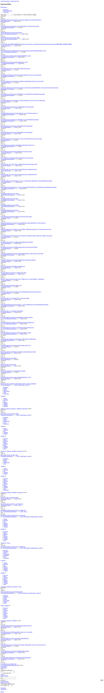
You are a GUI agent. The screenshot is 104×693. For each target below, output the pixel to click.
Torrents (2, 674)
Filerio (4, 442)
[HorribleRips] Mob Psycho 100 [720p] (9, 198)
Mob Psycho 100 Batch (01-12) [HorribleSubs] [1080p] (13, 371)
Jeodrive (5, 402)
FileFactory (5, 387)
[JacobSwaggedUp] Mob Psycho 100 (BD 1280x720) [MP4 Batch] (16, 657)
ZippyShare (24, 408)
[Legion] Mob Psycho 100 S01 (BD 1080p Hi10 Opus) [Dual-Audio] (16, 151)
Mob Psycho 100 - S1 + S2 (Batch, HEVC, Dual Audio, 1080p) (15, 298)
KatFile (5, 388)
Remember (3, 680)
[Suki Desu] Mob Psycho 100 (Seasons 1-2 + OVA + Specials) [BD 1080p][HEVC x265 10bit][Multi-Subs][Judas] (26, 180)
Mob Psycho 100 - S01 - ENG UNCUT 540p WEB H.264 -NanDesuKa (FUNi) (19, 174)
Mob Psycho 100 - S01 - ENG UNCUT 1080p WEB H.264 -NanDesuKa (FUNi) (19, 164)
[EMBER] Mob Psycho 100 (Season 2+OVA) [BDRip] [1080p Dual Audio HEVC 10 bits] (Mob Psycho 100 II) (26, 229)
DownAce (5, 438)
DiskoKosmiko (34, 516)
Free (4, 401)
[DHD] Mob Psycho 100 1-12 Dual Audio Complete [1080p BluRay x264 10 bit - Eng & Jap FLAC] (23, 644)
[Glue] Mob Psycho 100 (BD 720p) (9, 664)
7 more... (20, 505)
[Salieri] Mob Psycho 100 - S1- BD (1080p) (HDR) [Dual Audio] (15, 68)
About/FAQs (3, 689)
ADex (2, 89)
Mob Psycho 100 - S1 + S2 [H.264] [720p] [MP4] (12, 311)
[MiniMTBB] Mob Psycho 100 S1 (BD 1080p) (11, 32)
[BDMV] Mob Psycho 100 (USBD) (9, 358)
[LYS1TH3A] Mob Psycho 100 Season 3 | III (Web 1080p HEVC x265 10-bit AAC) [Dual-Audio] (23, 100)
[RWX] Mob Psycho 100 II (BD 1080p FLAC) (11, 285)
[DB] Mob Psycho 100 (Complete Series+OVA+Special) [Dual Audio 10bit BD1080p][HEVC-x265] (23, 50)
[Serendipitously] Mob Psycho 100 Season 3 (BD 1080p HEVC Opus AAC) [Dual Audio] (21, 75)
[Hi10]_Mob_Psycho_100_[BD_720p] (9, 455)
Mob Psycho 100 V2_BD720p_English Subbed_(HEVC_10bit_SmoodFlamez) (18, 383)
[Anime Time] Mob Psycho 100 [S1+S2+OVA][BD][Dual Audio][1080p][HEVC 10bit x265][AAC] (23, 223)
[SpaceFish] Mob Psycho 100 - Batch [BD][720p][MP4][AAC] (15, 638)
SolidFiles (19, 408)
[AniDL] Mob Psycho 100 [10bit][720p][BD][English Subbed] (15, 651)
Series (2, 675)
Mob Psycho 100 (14, 1)
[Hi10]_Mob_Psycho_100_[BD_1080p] (10, 413)
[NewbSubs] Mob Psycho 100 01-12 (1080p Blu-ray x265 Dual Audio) (17, 317)
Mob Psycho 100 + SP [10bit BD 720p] (9, 497)
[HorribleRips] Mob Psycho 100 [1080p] (10, 193)
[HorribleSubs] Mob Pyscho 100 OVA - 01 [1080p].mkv (13, 510)
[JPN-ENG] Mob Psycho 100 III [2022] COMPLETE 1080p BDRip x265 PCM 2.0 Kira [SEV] (22, 81)
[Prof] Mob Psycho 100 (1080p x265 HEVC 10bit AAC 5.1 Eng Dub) (16, 632)
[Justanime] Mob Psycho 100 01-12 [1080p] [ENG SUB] (13, 272)
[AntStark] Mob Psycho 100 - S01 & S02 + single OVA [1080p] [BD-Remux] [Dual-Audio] (21, 138)
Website (5, 27)
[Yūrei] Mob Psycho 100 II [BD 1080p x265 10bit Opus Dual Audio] (16, 216)
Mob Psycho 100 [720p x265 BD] (8, 364)
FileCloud (5, 399)
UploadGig (5, 555)
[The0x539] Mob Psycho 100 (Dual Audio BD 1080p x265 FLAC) (16, 345)
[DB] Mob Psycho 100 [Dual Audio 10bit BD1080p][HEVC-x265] (16, 55)
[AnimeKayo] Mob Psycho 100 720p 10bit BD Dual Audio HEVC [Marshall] (18, 260)
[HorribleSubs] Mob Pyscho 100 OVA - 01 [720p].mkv (13, 515)
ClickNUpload (21, 385)
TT (1, 318)
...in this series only (6, 673)
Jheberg (3, 396)
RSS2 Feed (5, 9)
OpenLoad (8, 408)
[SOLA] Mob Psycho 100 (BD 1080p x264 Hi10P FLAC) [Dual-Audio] (17, 157)
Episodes (6, 675)
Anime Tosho (4, 667)
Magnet (8, 21)
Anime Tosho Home (5, 1)
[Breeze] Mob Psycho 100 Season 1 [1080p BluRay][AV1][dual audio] (16, 132)
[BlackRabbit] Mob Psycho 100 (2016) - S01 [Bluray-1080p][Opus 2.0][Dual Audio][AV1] (21, 19)
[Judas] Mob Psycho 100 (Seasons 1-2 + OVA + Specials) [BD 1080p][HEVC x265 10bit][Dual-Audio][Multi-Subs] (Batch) (29, 187)
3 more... (9, 543)
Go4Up (27, 385)
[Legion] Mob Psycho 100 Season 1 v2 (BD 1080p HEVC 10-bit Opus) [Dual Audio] (20, 26)
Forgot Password (4, 681)
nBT (2, 21)
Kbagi (4, 445)
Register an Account (5, 682)
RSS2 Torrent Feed (7, 10)
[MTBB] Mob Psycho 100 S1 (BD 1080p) (10, 37)
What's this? (3, 688)
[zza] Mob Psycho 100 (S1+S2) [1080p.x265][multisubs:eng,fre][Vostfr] (17, 242)
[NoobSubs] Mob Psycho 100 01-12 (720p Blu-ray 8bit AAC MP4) (16, 332)
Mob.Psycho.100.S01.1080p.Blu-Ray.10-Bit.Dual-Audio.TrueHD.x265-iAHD (18, 351)
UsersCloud (6, 393)
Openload (5, 403)
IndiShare (5, 443)
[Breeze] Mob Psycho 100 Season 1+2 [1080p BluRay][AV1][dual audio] (17, 106)
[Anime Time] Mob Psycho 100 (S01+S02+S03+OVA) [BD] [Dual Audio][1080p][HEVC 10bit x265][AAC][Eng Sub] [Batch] (29, 87)
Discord (2, 691)
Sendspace (13, 408)
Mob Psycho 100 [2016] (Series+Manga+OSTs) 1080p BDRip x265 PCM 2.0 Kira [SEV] (21, 291)
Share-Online (6, 391)
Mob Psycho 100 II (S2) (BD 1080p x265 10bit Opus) (13, 266)
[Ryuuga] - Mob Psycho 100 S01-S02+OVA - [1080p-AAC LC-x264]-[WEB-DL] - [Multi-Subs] (22, 279)
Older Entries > (4, 7)
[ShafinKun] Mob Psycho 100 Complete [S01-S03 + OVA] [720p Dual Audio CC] (19, 113)
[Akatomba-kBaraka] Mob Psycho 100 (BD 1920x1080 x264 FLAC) (16, 625)
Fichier (5, 439)
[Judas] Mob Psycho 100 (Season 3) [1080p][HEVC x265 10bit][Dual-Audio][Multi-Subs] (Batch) (23, 94)
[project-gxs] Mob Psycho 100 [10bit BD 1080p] (11, 591)
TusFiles (5, 601)
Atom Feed (5, 12)
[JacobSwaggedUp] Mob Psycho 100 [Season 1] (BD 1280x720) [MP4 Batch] (18, 339)
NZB (15, 21)
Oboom (5, 390)
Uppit (4, 392)
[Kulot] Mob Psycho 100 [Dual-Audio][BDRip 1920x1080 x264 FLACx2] (17, 145)
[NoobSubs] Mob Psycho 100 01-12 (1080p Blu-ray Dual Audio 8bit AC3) (17, 322)
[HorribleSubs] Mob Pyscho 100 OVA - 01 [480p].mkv (13, 546)
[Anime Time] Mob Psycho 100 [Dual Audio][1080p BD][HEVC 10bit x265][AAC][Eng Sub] (22, 253)
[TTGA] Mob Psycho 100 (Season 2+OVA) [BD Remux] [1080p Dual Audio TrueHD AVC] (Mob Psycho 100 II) (26, 235)
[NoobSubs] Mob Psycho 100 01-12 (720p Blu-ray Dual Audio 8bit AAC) (17, 327)
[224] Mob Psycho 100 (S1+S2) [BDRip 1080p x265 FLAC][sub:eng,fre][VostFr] (19, 247)
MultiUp (3, 408)
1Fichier (5, 398)
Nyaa (2, 27)
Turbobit (5, 405)
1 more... (20, 586)
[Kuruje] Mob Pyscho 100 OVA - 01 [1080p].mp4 (12, 504)
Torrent (4, 21)
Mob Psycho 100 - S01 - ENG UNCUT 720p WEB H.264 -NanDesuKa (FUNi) (19, 169)
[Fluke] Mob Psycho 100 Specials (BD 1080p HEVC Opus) (14, 62)
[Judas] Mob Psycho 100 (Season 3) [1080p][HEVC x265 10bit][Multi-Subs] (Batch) (20, 119)
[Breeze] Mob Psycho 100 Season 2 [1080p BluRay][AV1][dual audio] (16, 126)
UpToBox (5, 406)
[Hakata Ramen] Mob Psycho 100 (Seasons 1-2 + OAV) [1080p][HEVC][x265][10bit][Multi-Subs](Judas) (24, 304)
